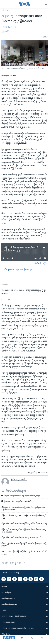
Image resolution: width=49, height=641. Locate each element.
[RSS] (30, 579)
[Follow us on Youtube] (14, 579)
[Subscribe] (41, 579)
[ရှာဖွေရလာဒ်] (42, 638)
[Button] (44, 37)
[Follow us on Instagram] (20, 579)
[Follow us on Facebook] (3, 579)
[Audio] (31, 638)
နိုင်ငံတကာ (5, 11)
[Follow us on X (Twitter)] (9, 579)
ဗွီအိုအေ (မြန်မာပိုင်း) (8, 27)
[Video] (21, 638)
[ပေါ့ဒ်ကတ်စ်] (36, 579)
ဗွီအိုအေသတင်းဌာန (13, 250)
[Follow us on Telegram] (25, 579)
